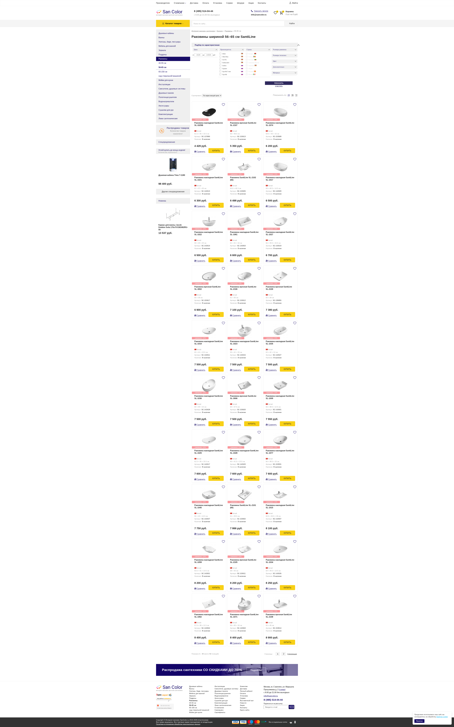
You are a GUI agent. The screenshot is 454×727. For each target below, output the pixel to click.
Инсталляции (164, 84)
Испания (251, 71)
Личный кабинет (246, 691)
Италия (251, 74)
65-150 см (163, 72)
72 (296, 95)
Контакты (262, 3)
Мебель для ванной (167, 46)
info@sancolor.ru (258, 15)
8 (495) (203, 11)
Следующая (292, 654)
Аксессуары (164, 106)
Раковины (163, 59)
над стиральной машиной (170, 76)
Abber (224, 54)
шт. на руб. (290, 13)
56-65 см (162, 67)
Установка (217, 3)
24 (289, 95)
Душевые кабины (166, 33)
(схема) (282, 690)
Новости (243, 703)
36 (292, 95)
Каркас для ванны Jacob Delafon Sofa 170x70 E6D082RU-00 (173, 227)
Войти (295, 3)
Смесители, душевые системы (172, 89)
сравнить (201, 152)
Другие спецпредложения (173, 192)
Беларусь (251, 54)
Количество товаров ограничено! (178, 131)
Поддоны (163, 55)
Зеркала (162, 50)
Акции (251, 3)
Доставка (194, 3)
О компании (179, 3)
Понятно (419, 721)
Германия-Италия (254, 62)
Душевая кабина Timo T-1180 (171, 175)
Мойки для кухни (166, 80)
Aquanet (224, 68)
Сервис (229, 3)
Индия (250, 68)
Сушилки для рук (166, 110)
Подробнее (256, 670)
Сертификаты (220, 712)
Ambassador (225, 62)
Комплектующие (166, 114)
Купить (216, 151)
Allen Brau (225, 57)
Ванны (161, 38)
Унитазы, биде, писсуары (170, 42)
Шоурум (240, 3)
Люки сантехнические (168, 119)
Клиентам (244, 686)
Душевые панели (166, 93)
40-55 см (162, 63)
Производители (163, 3)
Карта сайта (244, 710)
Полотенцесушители (168, 97)
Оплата (205, 3)
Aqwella (224, 74)
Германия (252, 65)
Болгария (251, 60)
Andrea (224, 65)
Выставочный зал (246, 700)
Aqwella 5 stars (226, 71)
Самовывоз (219, 710)
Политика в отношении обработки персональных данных (178, 724)
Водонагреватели (166, 101)
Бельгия (251, 57)
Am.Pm (224, 60)
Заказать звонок (261, 11)
